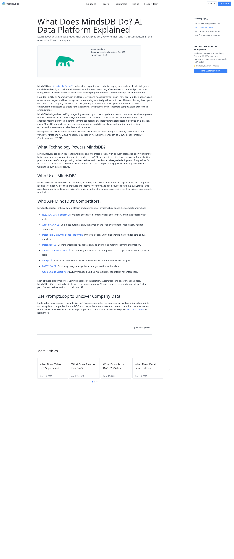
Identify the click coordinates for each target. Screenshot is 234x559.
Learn (106, 3)
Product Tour (151, 3)
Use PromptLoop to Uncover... (208, 35)
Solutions (91, 3)
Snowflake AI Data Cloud (54, 250)
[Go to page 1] (92, 381)
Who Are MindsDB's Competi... (209, 31)
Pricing (135, 3)
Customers (121, 3)
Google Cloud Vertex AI (54, 271)
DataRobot (47, 244)
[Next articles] (169, 370)
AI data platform (61, 86)
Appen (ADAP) (49, 224)
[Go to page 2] (94, 381)
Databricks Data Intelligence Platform (61, 234)
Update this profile (141, 327)
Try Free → (224, 3)
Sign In (211, 3)
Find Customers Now (210, 70)
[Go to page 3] (97, 381)
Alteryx (45, 260)
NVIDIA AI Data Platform (54, 214)
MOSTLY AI (47, 266)
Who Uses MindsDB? (204, 27)
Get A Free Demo (135, 309)
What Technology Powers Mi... (208, 23)
